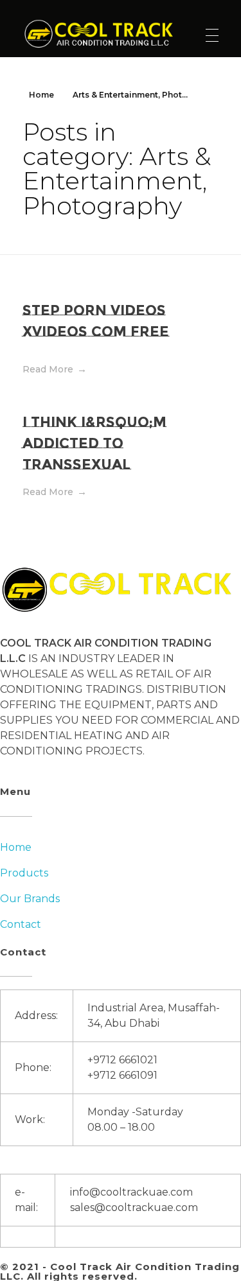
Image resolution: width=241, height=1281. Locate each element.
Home (41, 95)
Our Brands (30, 899)
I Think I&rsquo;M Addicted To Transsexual (94, 443)
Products (24, 873)
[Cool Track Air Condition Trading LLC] (100, 33)
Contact (20, 924)
